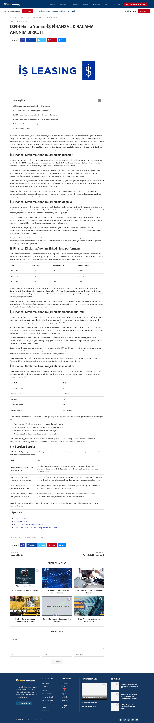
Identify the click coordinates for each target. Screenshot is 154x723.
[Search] (149, 4)
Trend (107, 4)
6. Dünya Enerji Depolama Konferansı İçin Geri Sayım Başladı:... (128, 706)
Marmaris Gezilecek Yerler (89, 706)
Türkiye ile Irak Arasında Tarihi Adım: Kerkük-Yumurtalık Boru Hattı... (129, 686)
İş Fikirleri (96, 4)
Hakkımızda (46, 686)
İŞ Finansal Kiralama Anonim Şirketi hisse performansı (36, 115)
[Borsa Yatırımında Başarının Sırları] (25, 578)
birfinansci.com (44, 720)
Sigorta (85, 4)
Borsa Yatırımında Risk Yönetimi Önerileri (28, 524)
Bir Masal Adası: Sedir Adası (89, 702)
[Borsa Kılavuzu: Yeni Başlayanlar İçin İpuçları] (57, 606)
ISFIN (41, 537)
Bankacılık (63, 4)
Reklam (44, 707)
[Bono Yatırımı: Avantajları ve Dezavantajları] (89, 606)
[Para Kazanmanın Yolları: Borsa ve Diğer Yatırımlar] (57, 578)
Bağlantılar (47, 679)
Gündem (52, 4)
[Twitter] (125, 11)
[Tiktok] (136, 11)
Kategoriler (67, 679)
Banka (64, 686)
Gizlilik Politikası (47, 693)
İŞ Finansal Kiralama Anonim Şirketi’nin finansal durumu (36, 119)
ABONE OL (144, 11)
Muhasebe (116, 4)
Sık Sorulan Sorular (22, 128)
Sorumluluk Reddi (48, 704)
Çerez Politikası (47, 700)
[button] (35, 11)
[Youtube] (130, 11)
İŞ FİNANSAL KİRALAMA (30, 537)
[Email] (133, 11)
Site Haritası (46, 711)
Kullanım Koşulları (48, 697)
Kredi (63, 690)
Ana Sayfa (13, 18)
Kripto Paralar (66, 704)
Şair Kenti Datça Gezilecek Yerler (93, 697)
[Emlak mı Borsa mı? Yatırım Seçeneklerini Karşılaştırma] (25, 606)
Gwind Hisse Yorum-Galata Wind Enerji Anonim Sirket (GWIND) (36, 528)
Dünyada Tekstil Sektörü (23, 518)
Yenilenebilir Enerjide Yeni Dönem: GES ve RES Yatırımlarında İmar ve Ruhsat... (62, 11)
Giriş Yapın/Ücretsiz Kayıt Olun (135, 4)
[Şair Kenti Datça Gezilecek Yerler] (94, 691)
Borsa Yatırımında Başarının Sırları (25, 591)
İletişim (44, 690)
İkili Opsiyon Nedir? (21, 521)
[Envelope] (136, 719)
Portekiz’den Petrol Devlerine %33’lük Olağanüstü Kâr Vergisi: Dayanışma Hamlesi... (129, 696)
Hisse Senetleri (15, 537)
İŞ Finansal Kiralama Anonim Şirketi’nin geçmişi (33, 110)
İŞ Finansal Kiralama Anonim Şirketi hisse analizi (33, 124)
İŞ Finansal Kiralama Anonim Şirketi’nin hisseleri (32, 106)
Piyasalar (75, 4)
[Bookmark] (37, 570)
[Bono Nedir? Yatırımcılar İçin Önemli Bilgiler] (89, 578)
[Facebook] (123, 11)
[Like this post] (23, 40)
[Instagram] (128, 11)
